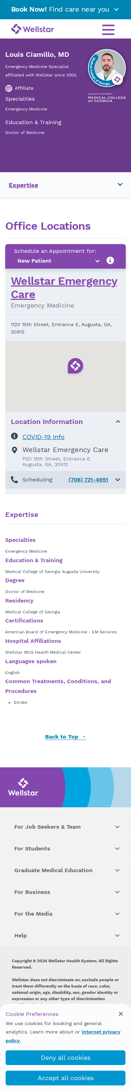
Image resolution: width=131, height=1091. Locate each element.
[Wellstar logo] (32, 29)
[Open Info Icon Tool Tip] (110, 261)
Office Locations (47, 226)
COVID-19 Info (43, 436)
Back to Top (62, 737)
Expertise (23, 185)
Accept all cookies (66, 1078)
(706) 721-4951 (88, 479)
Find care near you (61, 9)
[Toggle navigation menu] (116, 184)
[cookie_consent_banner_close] (120, 1013)
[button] (65, 480)
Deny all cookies (65, 1057)
